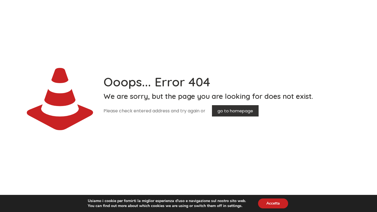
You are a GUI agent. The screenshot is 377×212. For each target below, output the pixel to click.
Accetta (273, 203)
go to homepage (235, 111)
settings (234, 205)
